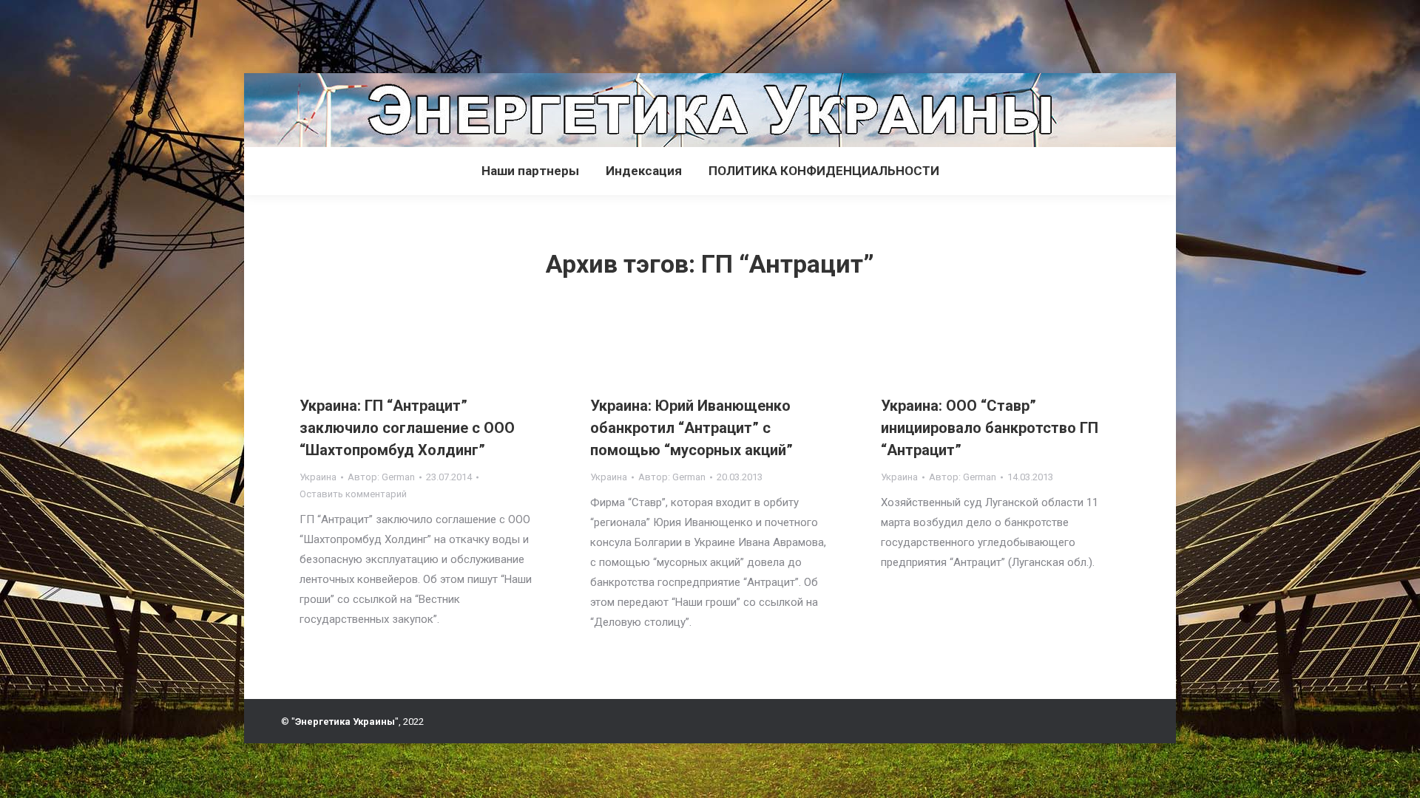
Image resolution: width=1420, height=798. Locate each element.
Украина (318, 476)
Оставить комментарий (353, 493)
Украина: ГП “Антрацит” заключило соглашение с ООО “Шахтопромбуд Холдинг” (407, 428)
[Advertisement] (269, 33)
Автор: (381, 476)
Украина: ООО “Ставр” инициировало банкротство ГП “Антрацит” (989, 428)
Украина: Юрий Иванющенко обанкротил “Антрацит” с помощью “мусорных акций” (691, 428)
